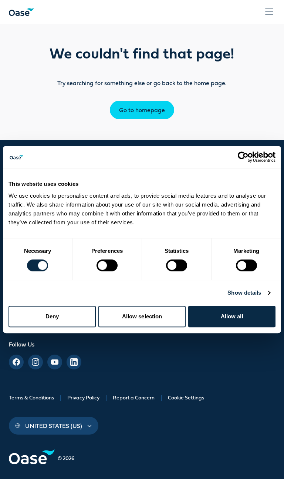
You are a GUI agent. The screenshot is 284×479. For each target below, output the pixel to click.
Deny (52, 316)
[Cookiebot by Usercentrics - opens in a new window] (243, 157)
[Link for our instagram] (35, 362)
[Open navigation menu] (269, 12)
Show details (244, 292)
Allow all (232, 316)
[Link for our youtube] (54, 362)
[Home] (21, 12)
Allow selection (142, 316)
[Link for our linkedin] (74, 362)
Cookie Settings (186, 397)
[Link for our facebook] (16, 362)
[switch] (107, 265)
